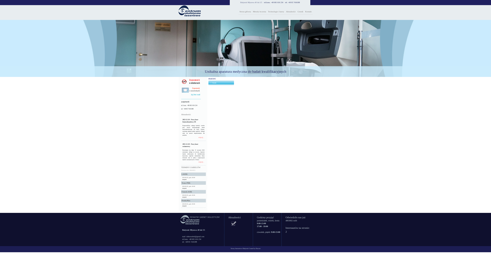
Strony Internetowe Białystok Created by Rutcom (245, 248)
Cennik (300, 12)
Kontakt (308, 12)
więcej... (201, 137)
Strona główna (245, 12)
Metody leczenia (259, 12)
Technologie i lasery (276, 12)
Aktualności (291, 12)
